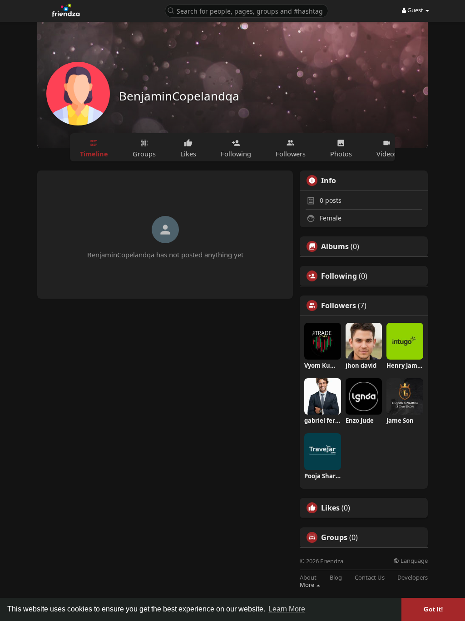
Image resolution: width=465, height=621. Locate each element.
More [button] (308, 585)
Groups (334, 537)
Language (413, 561)
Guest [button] (415, 10)
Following (339, 276)
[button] (246, 10)
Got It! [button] (433, 609)
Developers (412, 578)
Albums (335, 246)
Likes (330, 507)
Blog (336, 578)
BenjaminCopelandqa (179, 96)
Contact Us (370, 578)
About (308, 578)
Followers (338, 305)
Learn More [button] (286, 609)
